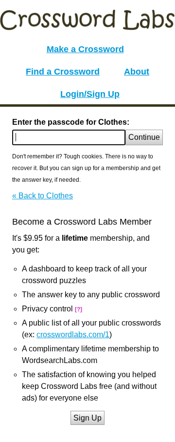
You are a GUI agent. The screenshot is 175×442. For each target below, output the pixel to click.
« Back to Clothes (42, 196)
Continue (144, 137)
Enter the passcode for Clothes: (70, 122)
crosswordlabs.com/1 (72, 334)
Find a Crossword (63, 72)
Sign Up (87, 418)
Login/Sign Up (90, 94)
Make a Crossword (85, 49)
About (136, 72)
